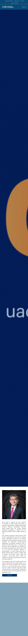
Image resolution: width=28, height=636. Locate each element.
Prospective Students (9, 0)
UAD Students (17, 0)
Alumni (22, 0)
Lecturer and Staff (14, 3)
